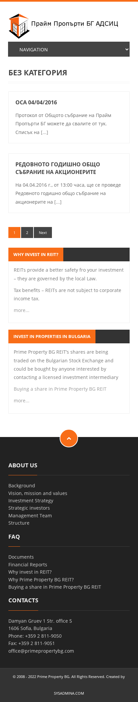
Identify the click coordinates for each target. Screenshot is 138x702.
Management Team (30, 515)
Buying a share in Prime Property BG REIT (60, 389)
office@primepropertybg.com (41, 651)
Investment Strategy (30, 500)
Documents (21, 557)
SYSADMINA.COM (69, 693)
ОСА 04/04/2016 (36, 102)
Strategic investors (29, 508)
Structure (18, 523)
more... (21, 310)
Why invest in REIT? (30, 572)
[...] (44, 132)
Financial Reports (27, 564)
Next (43, 232)
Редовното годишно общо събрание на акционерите (57, 168)
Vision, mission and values (37, 493)
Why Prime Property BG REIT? (41, 579)
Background (21, 485)
